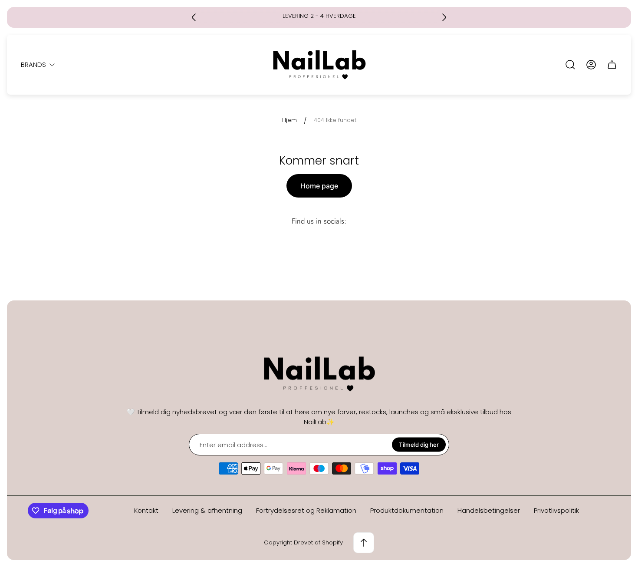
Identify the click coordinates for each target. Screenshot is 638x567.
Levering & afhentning (207, 510)
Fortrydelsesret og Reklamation (306, 510)
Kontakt (146, 510)
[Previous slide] (194, 17)
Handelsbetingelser (488, 510)
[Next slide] (444, 17)
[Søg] (570, 64)
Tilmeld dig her (419, 444)
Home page (319, 185)
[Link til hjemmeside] (319, 374)
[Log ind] (591, 64)
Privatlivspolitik (556, 510)
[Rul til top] (363, 542)
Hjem (289, 120)
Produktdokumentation (407, 510)
